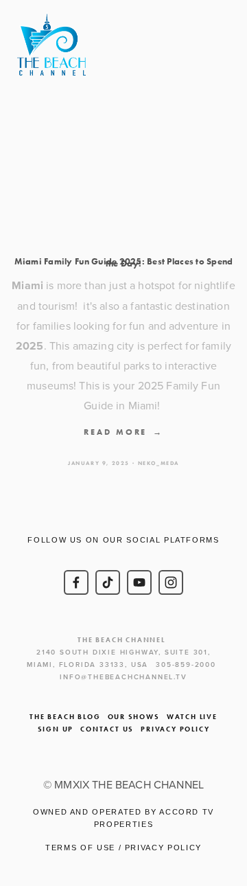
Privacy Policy (175, 729)
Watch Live (192, 716)
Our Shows (134, 716)
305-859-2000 (186, 664)
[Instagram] (170, 582)
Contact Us (107, 729)
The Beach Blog (65, 716)
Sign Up (56, 729)
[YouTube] (139, 582)
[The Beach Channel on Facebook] (76, 582)
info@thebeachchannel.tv (123, 677)
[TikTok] (107, 582)
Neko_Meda (158, 462)
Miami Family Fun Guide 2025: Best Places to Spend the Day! (123, 262)
